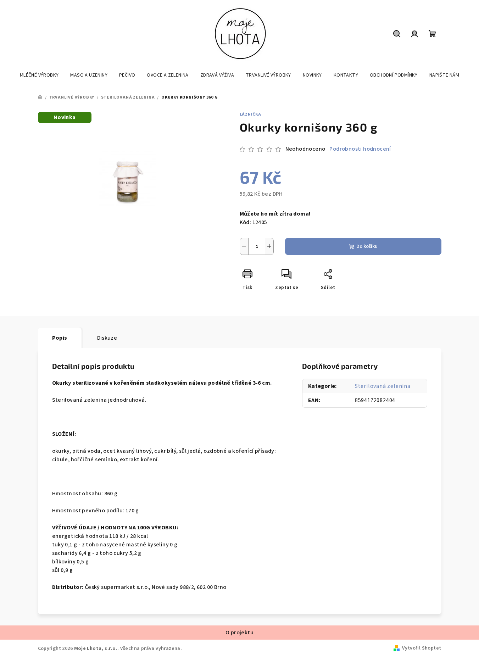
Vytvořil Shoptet (421, 648)
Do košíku (367, 246)
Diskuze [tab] (107, 338)
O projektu (239, 632)
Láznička (250, 114)
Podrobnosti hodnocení (360, 149)
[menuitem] (39, 75)
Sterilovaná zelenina (383, 386)
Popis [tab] (59, 338)
